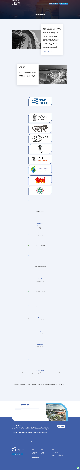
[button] (63, 4)
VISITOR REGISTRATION (53, 3)
